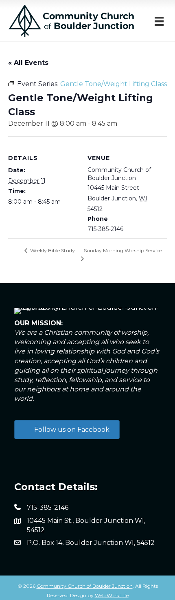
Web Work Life (112, 595)
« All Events (28, 63)
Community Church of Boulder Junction (85, 586)
